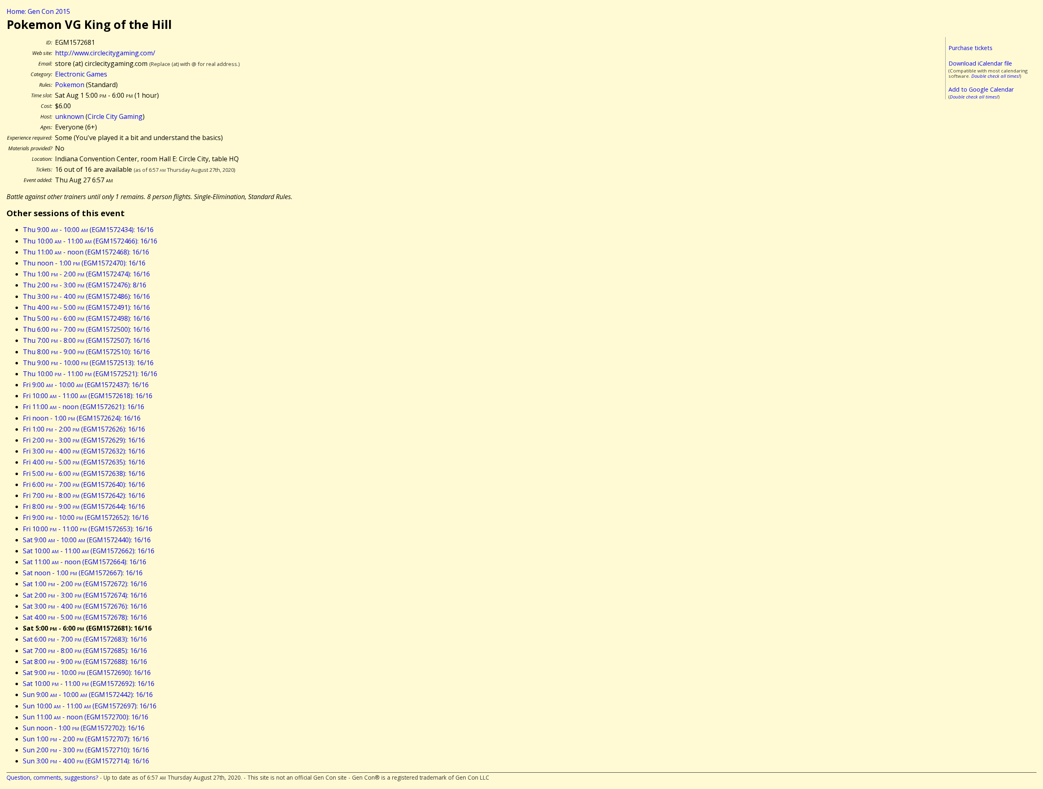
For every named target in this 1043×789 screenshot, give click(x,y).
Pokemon (69, 84)
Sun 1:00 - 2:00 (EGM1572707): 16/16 (86, 738)
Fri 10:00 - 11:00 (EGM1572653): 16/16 (87, 528)
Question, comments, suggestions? (52, 777)
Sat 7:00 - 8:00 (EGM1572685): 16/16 (85, 650)
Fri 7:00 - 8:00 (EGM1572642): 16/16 (84, 495)
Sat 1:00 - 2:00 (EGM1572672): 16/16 (85, 583)
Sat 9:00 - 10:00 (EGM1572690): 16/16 (87, 672)
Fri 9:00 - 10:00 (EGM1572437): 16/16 (86, 384)
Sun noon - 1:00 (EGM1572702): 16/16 (84, 727)
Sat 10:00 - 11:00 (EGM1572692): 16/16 (88, 683)
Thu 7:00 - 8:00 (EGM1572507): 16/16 (86, 340)
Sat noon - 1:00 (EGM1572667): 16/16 (83, 572)
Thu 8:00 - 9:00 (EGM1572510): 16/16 (86, 351)
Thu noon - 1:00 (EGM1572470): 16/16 (84, 263)
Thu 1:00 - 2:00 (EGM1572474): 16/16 (86, 274)
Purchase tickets (970, 48)
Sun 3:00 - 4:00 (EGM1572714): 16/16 (86, 760)
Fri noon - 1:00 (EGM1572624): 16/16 (82, 418)
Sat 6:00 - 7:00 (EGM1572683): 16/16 (85, 639)
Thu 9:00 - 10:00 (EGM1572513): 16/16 (88, 362)
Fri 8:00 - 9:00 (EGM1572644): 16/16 (84, 506)
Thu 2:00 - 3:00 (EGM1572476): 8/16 (84, 285)
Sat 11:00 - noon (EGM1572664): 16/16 (84, 561)
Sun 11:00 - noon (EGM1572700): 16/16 (85, 716)
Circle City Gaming (115, 116)
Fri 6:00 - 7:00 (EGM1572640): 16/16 (84, 484)
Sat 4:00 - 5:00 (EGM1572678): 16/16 (85, 617)
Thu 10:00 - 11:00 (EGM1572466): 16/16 (90, 241)
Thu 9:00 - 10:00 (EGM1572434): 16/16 (88, 229)
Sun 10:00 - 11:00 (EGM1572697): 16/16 (89, 705)
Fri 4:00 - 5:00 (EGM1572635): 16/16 (84, 462)
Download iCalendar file (980, 63)
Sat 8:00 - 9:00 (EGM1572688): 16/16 (85, 661)
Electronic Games (81, 74)
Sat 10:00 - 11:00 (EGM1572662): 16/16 (88, 550)
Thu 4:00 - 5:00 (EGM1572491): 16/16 (86, 307)
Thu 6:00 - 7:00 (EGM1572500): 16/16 (86, 329)
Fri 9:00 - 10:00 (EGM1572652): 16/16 (86, 517)
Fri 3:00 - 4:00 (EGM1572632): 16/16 (84, 451)
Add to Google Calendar (981, 89)
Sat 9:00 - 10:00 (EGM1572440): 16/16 (87, 539)
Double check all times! (995, 76)
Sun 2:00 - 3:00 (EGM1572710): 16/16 (86, 749)
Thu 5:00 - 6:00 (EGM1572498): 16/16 (86, 318)
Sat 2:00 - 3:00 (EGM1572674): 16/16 (85, 595)
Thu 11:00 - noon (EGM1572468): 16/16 (86, 252)
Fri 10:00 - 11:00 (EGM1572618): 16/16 (87, 395)
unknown (69, 116)
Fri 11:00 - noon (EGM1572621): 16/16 (83, 406)
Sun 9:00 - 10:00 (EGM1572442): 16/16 (88, 694)
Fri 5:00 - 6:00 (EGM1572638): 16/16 (84, 473)
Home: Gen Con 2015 (38, 11)
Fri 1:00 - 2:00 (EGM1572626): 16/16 (84, 429)
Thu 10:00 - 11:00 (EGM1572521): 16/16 (90, 373)
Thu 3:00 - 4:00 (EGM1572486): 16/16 (86, 296)
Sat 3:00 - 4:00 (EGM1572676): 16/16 (85, 606)
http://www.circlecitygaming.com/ (105, 52)
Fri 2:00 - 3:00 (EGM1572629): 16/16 (84, 440)
